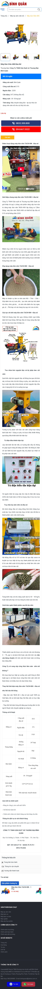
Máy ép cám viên (6, 912)
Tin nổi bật (4, 877)
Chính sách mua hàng (7, 929)
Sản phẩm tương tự (9, 883)
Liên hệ (3, 949)
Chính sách (4, 952)
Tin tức (3, 947)
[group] (21, 35)
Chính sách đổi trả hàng (8, 934)
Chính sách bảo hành (7, 932)
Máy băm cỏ (4, 914)
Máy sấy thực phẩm (7, 921)
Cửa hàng (4, 945)
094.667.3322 (22, 129)
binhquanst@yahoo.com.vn (28, 978)
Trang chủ (4, 942)
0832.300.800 (22, 123)
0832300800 (11, 978)
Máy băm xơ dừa (6, 916)
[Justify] (39, 9)
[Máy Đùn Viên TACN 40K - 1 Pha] (5, 891)
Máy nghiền (4, 919)
